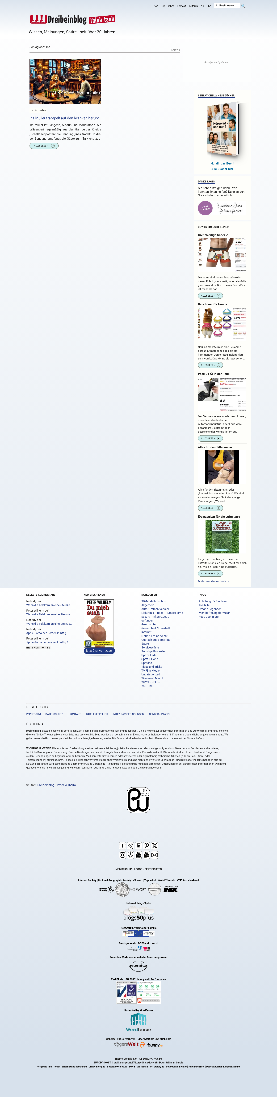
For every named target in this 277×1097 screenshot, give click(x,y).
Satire (145, 643)
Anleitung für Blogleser (213, 601)
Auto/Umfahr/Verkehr (155, 609)
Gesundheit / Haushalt (155, 628)
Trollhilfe (204, 605)
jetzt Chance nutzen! (99, 650)
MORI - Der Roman (138, 1066)
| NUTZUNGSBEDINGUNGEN (126, 714)
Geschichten (149, 624)
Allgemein (147, 605)
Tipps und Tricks (151, 666)
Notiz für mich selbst (154, 636)
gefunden (147, 620)
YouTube (206, 6)
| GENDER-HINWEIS (157, 714)
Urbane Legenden (210, 609)
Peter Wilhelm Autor (176, 1066)
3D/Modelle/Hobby (153, 601)
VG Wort (137, 880)
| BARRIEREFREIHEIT (95, 714)
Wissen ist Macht (152, 678)
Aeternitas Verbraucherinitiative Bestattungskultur (138, 957)
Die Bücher (168, 6)
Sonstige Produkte (153, 651)
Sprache (146, 663)
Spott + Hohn (149, 659)
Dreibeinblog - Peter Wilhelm (56, 785)
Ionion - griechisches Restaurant (70, 1066)
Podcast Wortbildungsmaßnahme (223, 1066)
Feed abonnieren (209, 616)
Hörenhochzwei (196, 1066)
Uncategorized (150, 674)
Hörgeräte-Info (44, 1066)
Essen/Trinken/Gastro (155, 616)
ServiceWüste (150, 647)
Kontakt (181, 6)
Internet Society (87, 880)
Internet (146, 632)
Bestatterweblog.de (117, 1066)
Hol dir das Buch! (222, 163)
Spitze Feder (149, 655)
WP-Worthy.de (157, 1066)
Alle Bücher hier (222, 169)
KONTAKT (74, 714)
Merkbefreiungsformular (214, 612)
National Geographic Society (114, 880)
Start (155, 6)
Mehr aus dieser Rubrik (213, 581)
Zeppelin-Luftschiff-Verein (159, 880)
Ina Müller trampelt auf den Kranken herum (64, 118)
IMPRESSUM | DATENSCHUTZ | (47, 714)
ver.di (155, 943)
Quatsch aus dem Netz (155, 639)
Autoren (193, 6)
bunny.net (165, 1039)
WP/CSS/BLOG (150, 682)
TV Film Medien (151, 670)
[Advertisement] (217, 62)
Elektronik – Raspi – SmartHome (162, 612)
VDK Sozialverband (188, 880)
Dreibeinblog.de (97, 1066)
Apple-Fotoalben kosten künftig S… (48, 633)
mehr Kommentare (38, 647)
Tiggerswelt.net (145, 1039)
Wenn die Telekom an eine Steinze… (49, 605)
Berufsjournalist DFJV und (134, 943)
